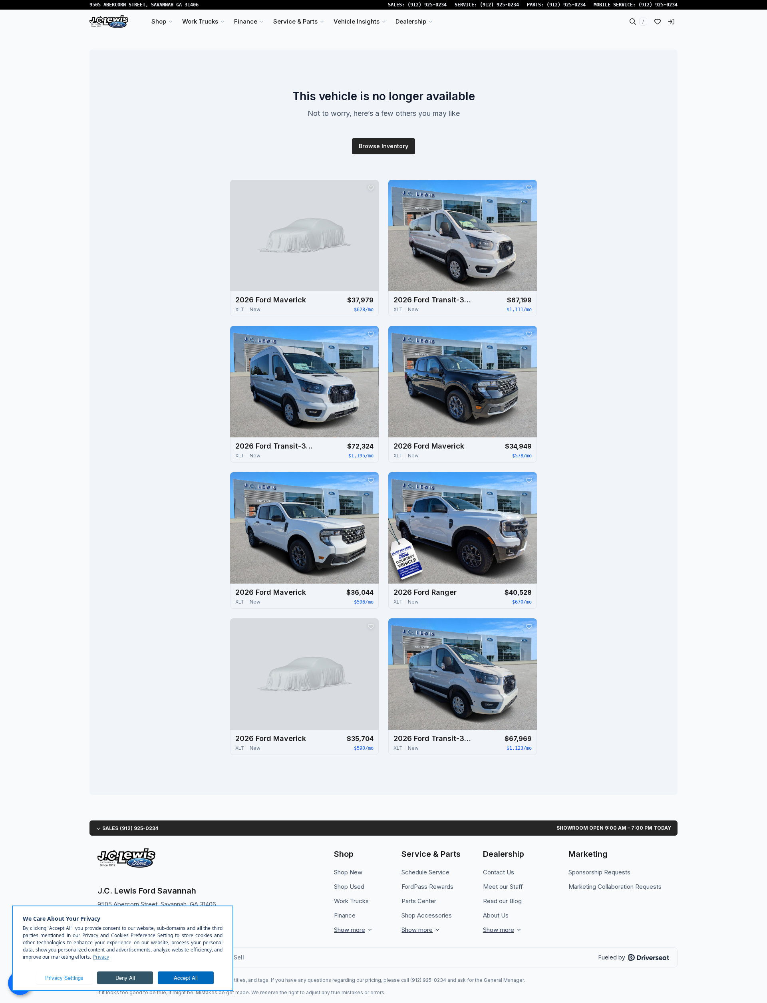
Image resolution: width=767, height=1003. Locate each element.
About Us (496, 915)
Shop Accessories (426, 915)
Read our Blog (502, 901)
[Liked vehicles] (657, 21)
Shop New (348, 872)
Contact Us (498, 872)
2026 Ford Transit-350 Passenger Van (433, 300)
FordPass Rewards (427, 886)
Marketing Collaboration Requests (615, 886)
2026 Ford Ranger (425, 592)
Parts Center (418, 901)
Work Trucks (351, 901)
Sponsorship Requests (599, 872)
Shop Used (349, 886)
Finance (345, 915)
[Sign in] (671, 21)
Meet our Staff (503, 886)
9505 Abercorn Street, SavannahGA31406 (144, 5)
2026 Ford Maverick (270, 300)
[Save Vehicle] (371, 188)
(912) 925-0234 (427, 5)
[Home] (108, 21)
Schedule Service (425, 872)
